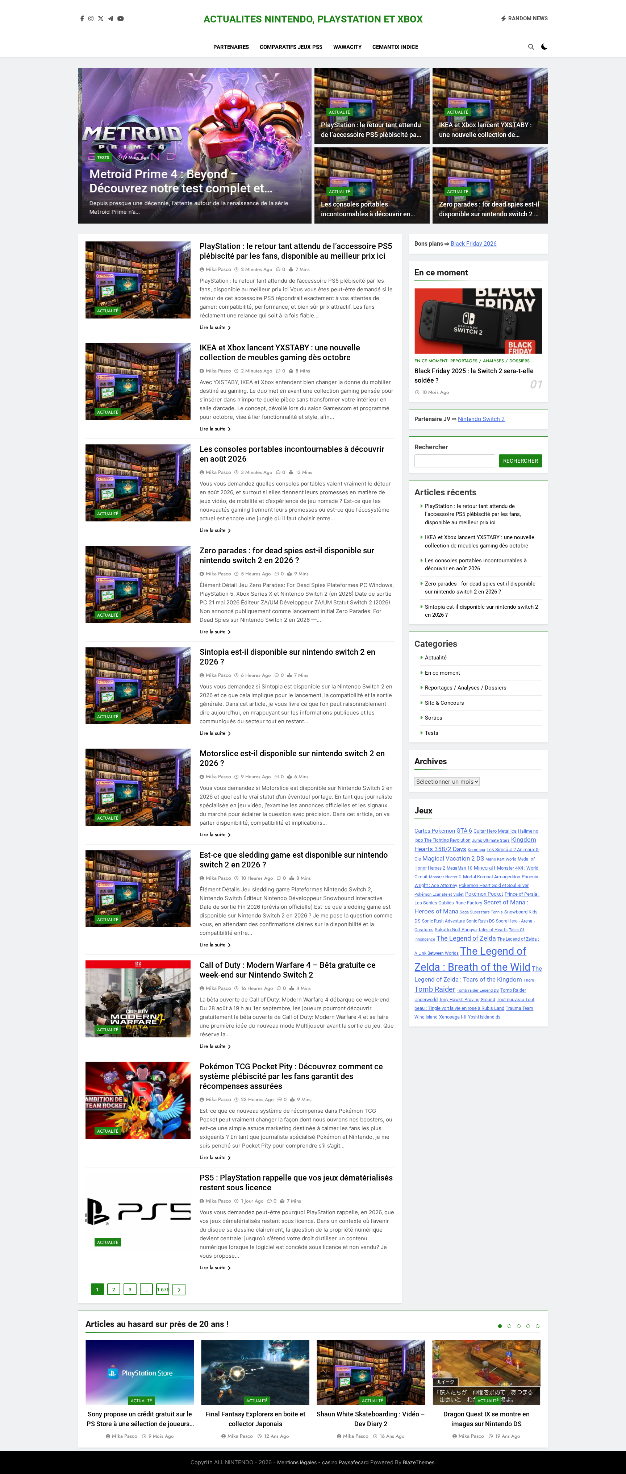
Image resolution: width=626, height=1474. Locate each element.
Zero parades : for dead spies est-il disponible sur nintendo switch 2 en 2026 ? (490, 214)
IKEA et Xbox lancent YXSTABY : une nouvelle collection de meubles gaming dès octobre (485, 134)
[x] (101, 18)
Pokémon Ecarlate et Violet (439, 894)
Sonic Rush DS (480, 921)
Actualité (339, 112)
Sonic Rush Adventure (443, 921)
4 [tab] (528, 1326)
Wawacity (347, 47)
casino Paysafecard (345, 1462)
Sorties (433, 718)
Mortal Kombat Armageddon (491, 876)
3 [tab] (519, 1326)
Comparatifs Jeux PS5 (291, 47)
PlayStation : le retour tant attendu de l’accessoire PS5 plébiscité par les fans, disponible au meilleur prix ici (473, 514)
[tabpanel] (139, 1390)
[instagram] (91, 18)
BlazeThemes (418, 1462)
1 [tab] (500, 1326)
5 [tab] (537, 1326)
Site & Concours (444, 703)
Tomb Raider (434, 989)
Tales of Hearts (493, 929)
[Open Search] (531, 47)
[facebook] (82, 18)
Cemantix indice (395, 47)
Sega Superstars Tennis (481, 912)
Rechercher (431, 447)
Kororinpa (476, 850)
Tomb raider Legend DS (478, 990)
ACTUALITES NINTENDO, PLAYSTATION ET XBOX (313, 19)
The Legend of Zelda (466, 938)
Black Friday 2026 (474, 243)
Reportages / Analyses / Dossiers (490, 361)
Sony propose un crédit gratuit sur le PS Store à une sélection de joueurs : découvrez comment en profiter (140, 1423)
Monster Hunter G (445, 877)
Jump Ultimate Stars (491, 840)
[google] (110, 18)
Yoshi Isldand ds (484, 1017)
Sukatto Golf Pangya (456, 929)
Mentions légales (297, 1462)
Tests (99, 157)
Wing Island (426, 1017)
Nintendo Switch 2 (481, 419)
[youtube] (120, 18)
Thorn (528, 980)
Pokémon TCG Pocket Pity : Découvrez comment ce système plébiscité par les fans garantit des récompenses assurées (291, 1076)
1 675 (163, 1289)
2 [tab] (509, 1326)
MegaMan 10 (459, 868)
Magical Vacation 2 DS (453, 858)
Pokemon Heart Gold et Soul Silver (494, 885)
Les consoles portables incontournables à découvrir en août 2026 (365, 214)
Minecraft (485, 868)
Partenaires (231, 47)
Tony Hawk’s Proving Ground (467, 999)
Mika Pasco (218, 269)
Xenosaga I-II (453, 1017)
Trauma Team (519, 1008)
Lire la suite (213, 327)
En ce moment (430, 361)
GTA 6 (464, 831)
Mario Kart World (500, 859)
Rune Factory (468, 902)
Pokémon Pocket (484, 894)
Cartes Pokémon (434, 831)
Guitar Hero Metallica (495, 831)
